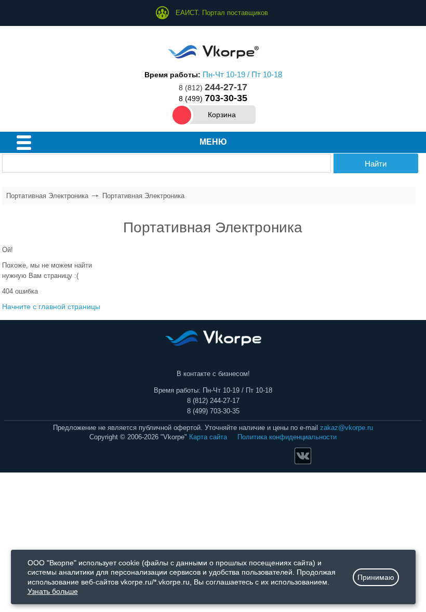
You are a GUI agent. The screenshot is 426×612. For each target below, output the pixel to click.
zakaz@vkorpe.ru (346, 428)
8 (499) (213, 98)
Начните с (51, 306)
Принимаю (375, 577)
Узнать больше (53, 591)
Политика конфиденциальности (287, 437)
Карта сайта (208, 437)
